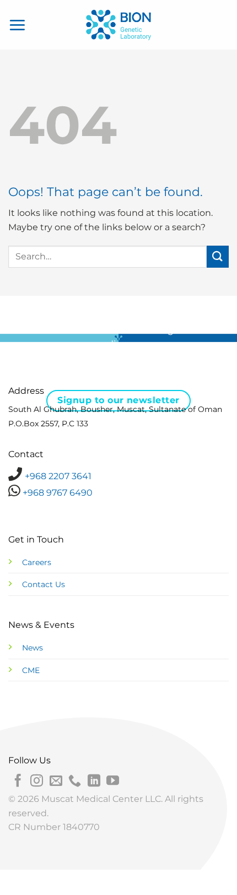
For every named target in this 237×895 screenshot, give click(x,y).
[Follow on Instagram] (36, 781)
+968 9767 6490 (56, 492)
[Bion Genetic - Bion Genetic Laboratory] (118, 25)
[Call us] (74, 781)
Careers (36, 562)
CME (31, 670)
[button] (17, 24)
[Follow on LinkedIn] (94, 781)
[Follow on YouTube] (112, 781)
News (32, 648)
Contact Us (43, 584)
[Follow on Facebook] (18, 781)
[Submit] (218, 256)
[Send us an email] (56, 781)
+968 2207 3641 (58, 476)
